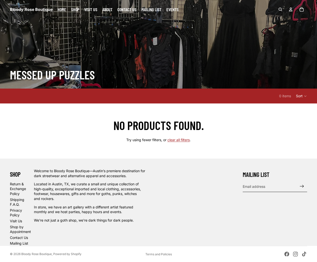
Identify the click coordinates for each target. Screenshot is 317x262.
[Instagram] (295, 254)
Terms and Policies (158, 254)
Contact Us (19, 237)
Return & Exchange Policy (18, 189)
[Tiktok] (304, 254)
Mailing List (19, 243)
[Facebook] (287, 254)
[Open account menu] (290, 9)
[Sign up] (302, 186)
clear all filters (178, 140)
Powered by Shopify (67, 254)
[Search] (280, 9)
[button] (301, 96)
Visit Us (16, 221)
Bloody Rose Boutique (36, 254)
